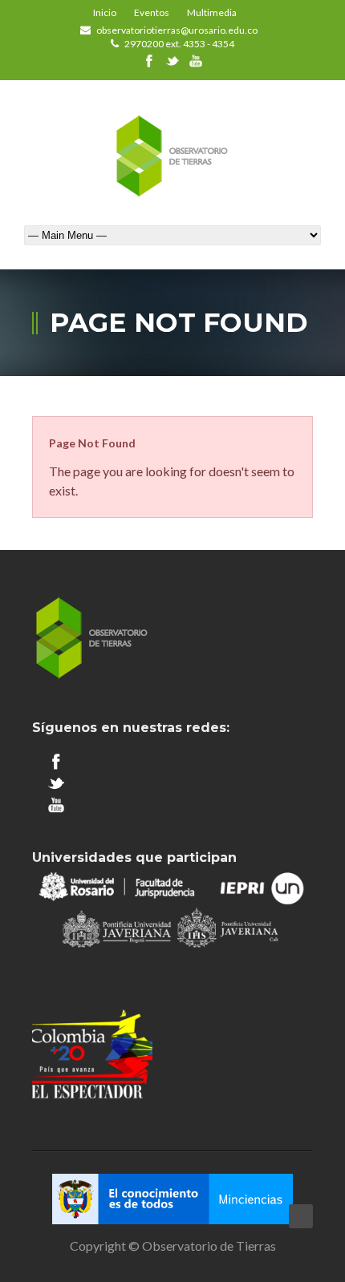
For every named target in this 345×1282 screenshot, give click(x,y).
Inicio (104, 12)
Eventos (151, 12)
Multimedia (212, 12)
